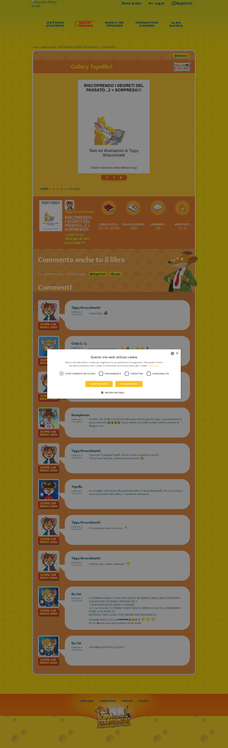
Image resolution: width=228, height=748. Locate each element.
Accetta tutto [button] (99, 384)
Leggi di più (153, 365)
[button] (113, 393)
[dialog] (114, 374)
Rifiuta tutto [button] (129, 384)
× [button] (177, 353)
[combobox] (172, 353)
